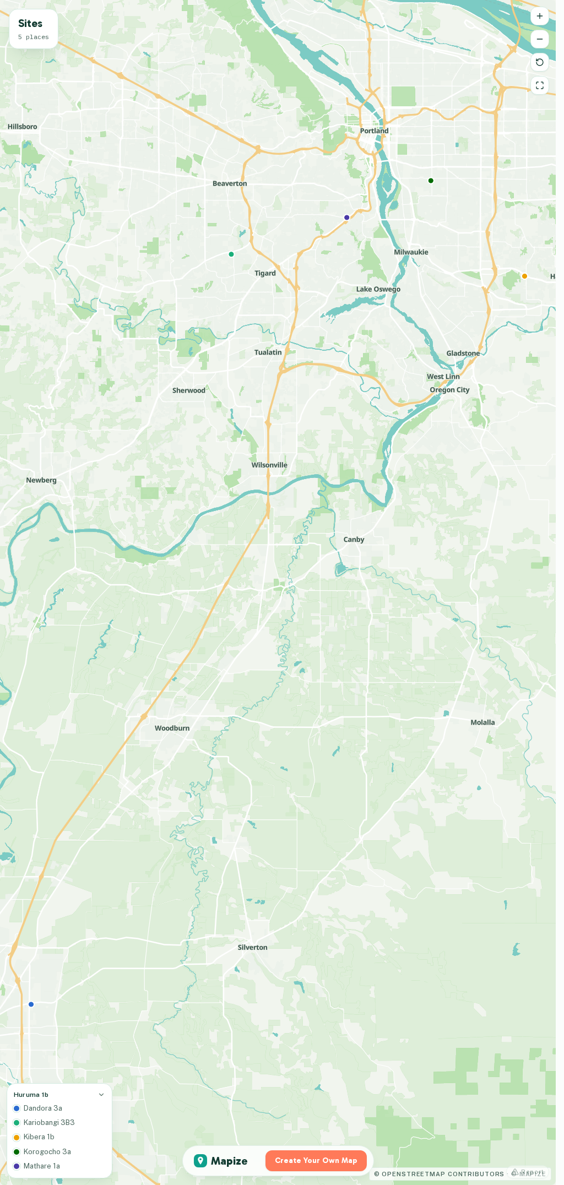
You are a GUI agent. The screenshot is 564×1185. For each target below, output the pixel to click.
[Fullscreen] (539, 85)
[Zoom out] (539, 39)
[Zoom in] (539, 16)
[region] (278, 592)
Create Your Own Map (316, 1160)
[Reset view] (539, 62)
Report (532, 1171)
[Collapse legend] (101, 1095)
